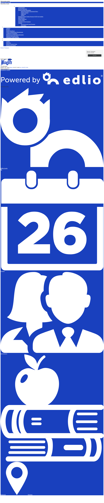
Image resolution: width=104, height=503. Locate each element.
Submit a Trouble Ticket (11, 44)
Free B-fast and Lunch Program (28, 24)
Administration (21, 7)
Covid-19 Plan (21, 20)
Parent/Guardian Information (24, 10)
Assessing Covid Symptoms (24, 21)
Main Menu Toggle (5, 3)
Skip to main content (5, 1)
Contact (8, 41)
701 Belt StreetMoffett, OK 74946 (5, 67)
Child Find (23, 14)
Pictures (8, 29)
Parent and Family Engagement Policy (29, 11)
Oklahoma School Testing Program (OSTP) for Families (30, 16)
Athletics (8, 28)
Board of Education (22, 9)
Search (1, 170)
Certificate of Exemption (11, 33)
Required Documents (11, 45)
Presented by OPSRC (5, 70)
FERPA (22, 15)
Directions (8, 43)
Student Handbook (10, 31)
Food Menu (23, 25)
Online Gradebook (22, 19)
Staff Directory (21, 18)
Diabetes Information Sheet (12, 36)
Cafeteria (20, 23)
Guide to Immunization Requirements (14, 32)
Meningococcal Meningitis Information (15, 34)
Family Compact (24, 12)
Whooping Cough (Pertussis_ (12, 37)
